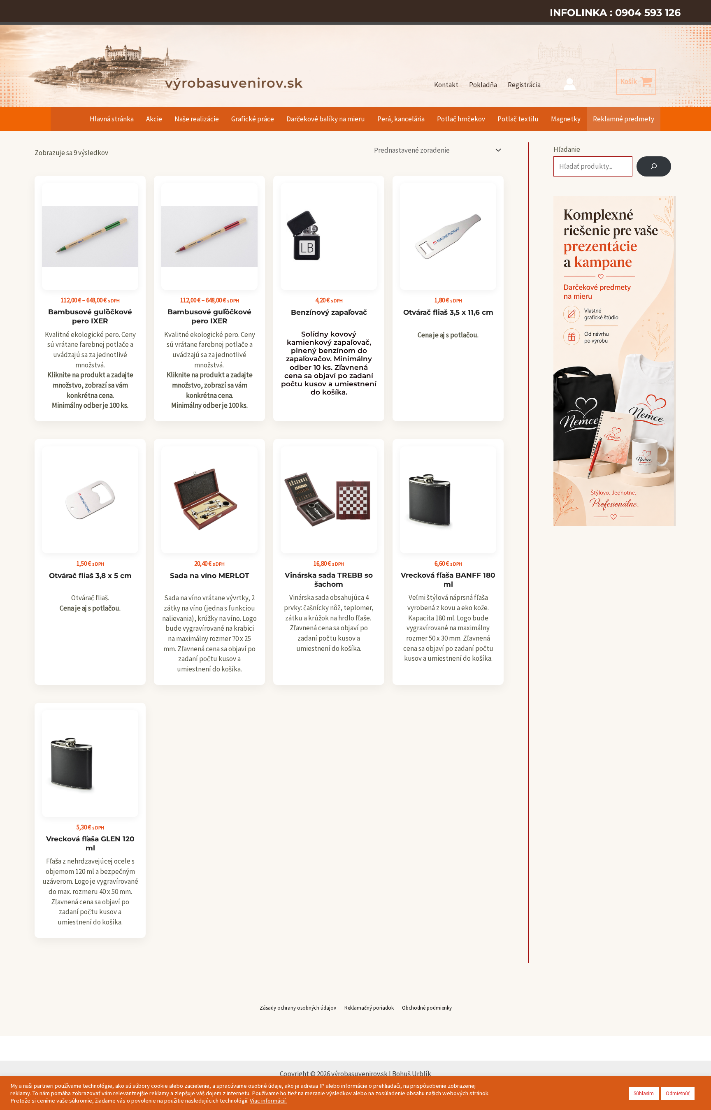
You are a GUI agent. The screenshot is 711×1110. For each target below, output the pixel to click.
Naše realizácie (196, 118)
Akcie (154, 118)
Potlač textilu (518, 118)
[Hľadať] (654, 166)
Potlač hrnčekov (461, 118)
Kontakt (446, 84)
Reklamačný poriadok (369, 1007)
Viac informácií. (268, 1100)
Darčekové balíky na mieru (325, 118)
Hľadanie (566, 149)
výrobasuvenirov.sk (234, 83)
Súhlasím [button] (644, 1093)
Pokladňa (483, 84)
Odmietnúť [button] (678, 1093)
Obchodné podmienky (427, 1007)
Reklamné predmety (623, 118)
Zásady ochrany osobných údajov (298, 1007)
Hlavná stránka (112, 118)
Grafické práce (252, 118)
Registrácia (524, 84)
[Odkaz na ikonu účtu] (569, 84)
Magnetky (566, 118)
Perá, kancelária (401, 118)
